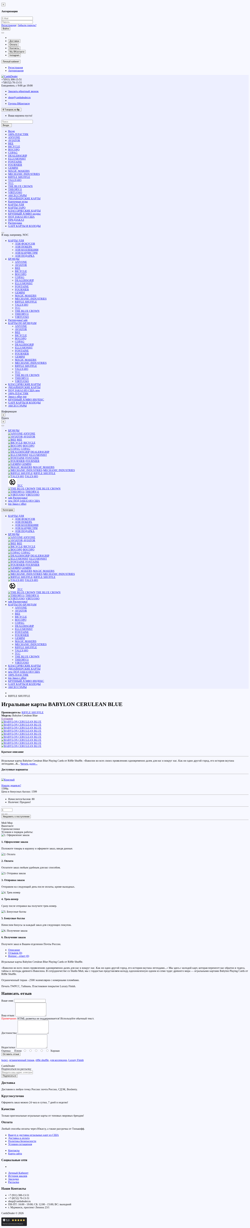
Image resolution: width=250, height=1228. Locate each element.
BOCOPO (14, 149)
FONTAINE (15, 161)
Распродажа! (18, 320)
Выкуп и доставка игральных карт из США (33, 1135)
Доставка (14, 41)
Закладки (13, 1179)
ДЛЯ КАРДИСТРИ (26, 252)
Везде (11, 131)
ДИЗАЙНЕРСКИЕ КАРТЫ (24, 198)
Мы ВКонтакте (17, 51)
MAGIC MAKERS (19, 171)
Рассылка (13, 1182)
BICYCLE (14, 146)
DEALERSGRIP (17, 155)
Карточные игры (18, 201)
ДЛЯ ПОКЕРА (23, 246)
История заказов (17, 1175)
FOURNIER (15, 164)
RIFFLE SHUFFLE (19, 177)
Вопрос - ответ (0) (18, 956)
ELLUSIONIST (17, 158)
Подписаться (9, 1076)
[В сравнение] (6, 814)
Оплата (13, 44)
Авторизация (15, 70)
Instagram (14, 55)
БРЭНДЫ (13, 258)
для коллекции (58, 1060)
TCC (11, 183)
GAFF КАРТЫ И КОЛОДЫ (24, 226)
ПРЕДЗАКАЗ (16, 219)
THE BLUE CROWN (20, 186)
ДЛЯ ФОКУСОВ (25, 243)
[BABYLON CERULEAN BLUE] (21, 721)
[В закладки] (2, 814)
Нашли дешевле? (11, 785)
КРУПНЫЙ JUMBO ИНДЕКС (26, 399)
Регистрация (8, 25)
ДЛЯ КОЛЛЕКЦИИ (26, 249)
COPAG (13, 152)
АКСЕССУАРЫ (17, 195)
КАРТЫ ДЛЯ (16, 204)
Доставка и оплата (19, 1138)
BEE (10, 143)
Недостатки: (8, 1047)
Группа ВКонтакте (19, 103)
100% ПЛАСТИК (18, 134)
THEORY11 (15, 189)
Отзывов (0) (15, 952)
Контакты (14, 48)
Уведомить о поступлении (16, 816)
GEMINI (13, 167)
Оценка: (6, 1050)
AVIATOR (14, 140)
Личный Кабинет (18, 1172)
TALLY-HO (14, 180)
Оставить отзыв (11, 1054)
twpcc (4, 1060)
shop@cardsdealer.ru (19, 97)
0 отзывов (7, 718)
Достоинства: (9, 1032)
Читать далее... (28, 763)
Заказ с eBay (17, 396)
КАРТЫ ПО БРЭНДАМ (22, 323)
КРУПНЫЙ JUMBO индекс (24, 213)
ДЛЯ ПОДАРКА (25, 255)
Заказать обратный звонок (23, 91)
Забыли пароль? (27, 25)
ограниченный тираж (21, 1060)
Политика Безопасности (22, 1141)
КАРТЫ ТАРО (17, 207)
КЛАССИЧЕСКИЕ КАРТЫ (24, 210)
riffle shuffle (42, 1060)
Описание (14, 949)
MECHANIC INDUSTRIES (24, 174)
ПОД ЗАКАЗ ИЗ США (21, 216)
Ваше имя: (7, 1000)
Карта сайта (15, 1153)
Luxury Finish (76, 1060)
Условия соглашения (20, 1144)
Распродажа (15, 222)
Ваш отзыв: (8, 1015)
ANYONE (14, 137)
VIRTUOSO (15, 192)
